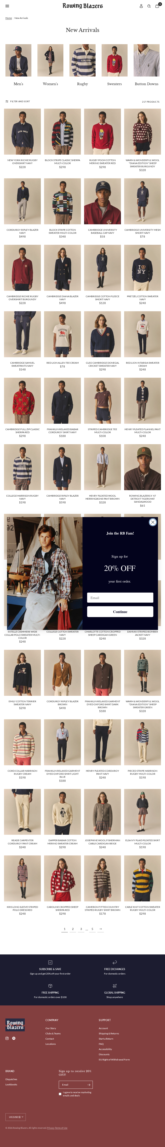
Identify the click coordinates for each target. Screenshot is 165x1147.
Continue (120, 611)
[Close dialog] (152, 522)
